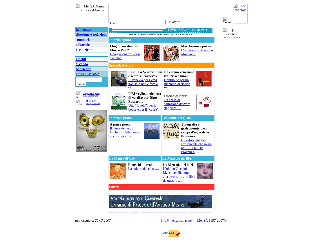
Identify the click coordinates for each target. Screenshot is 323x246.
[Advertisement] (160, 8)
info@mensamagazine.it (177, 220)
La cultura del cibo (141, 169)
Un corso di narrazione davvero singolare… (177, 104)
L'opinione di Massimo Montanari (197, 52)
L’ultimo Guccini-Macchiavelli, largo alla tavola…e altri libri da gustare (179, 174)
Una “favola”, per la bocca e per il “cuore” (143, 107)
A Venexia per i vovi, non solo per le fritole (143, 82)
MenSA (202, 220)
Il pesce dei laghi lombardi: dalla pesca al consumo (124, 132)
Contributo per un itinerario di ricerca (177, 82)
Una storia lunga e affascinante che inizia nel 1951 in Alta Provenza (196, 146)
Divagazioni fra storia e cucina (125, 56)
